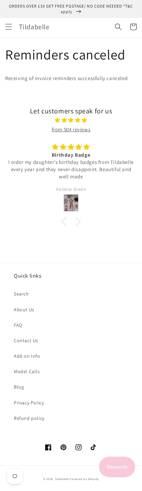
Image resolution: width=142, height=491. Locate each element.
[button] (8, 26)
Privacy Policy (29, 403)
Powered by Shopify (84, 479)
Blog (19, 387)
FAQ (18, 325)
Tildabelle (62, 479)
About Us (24, 309)
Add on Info (27, 356)
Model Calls (27, 371)
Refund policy (29, 418)
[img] (71, 120)
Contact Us (26, 340)
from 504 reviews (71, 129)
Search (21, 294)
